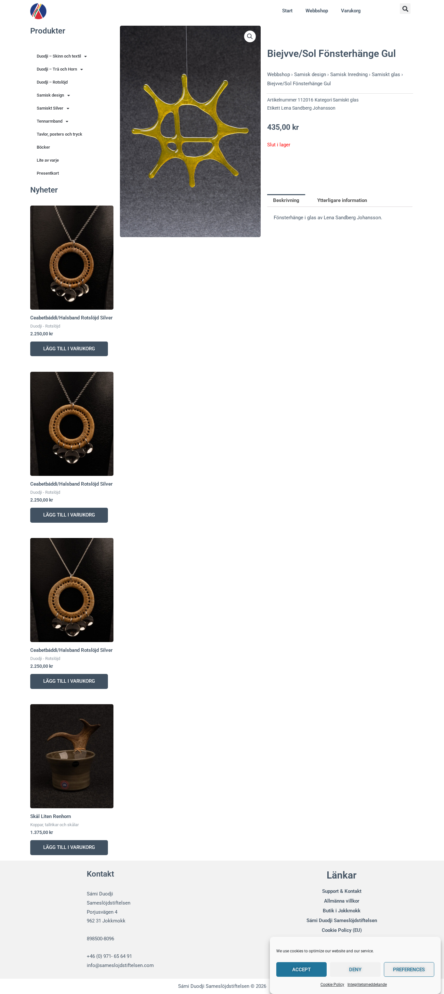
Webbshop (317, 11)
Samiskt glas (386, 74)
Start (287, 11)
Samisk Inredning (349, 74)
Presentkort (48, 173)
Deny (355, 970)
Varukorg (351, 11)
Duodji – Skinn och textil (59, 56)
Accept (301, 970)
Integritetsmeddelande (367, 984)
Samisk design (50, 95)
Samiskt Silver (50, 108)
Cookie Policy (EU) (342, 930)
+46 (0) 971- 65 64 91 (109, 956)
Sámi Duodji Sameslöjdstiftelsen (342, 920)
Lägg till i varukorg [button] (69, 349)
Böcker (43, 147)
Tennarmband (49, 121)
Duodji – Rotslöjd (52, 82)
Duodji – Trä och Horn (57, 69)
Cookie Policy (332, 984)
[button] (405, 8)
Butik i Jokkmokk (341, 911)
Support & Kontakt (341, 891)
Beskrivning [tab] (286, 200)
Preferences (409, 970)
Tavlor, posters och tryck (59, 134)
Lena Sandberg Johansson (308, 108)
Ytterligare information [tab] (342, 200)
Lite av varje (48, 160)
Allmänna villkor (341, 901)
